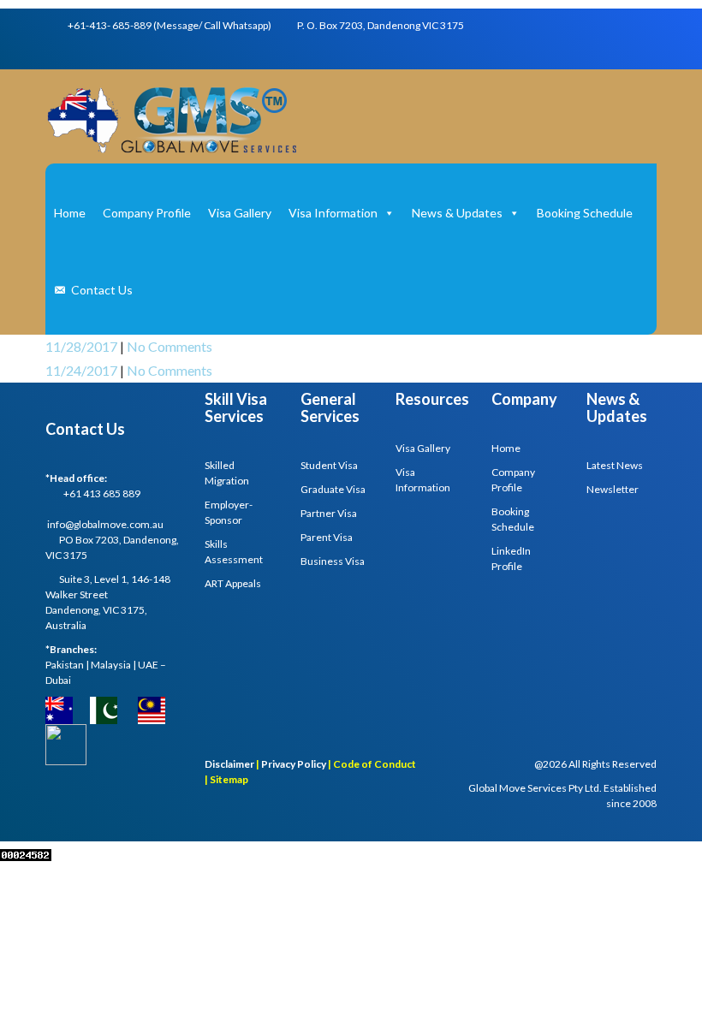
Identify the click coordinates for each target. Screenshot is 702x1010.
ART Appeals (233, 583)
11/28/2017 (82, 346)
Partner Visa (328, 513)
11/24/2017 (82, 370)
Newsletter (612, 489)
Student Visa (329, 465)
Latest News (614, 465)
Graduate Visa (333, 489)
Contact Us (102, 289)
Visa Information (333, 212)
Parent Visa (326, 537)
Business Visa (332, 561)
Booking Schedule (585, 212)
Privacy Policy (293, 764)
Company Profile (147, 212)
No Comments (169, 346)
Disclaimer (229, 764)
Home (70, 212)
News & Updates (457, 212)
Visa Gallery (239, 212)
